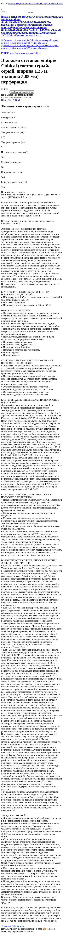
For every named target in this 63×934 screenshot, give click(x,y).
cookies (49, 929)
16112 (11, 100)
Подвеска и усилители (20, 27)
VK (11, 926)
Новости (28, 3)
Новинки (12, 3)
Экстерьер (51, 32)
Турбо (44, 30)
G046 (17, 100)
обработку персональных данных (18, 931)
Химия (42, 32)
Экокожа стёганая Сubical (28, 35)
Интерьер (38, 22)
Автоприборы (48, 17)
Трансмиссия (34, 30)
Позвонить (18, 926)
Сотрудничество (49, 3)
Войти (4, 3)
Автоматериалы (33, 17)
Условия (37, 3)
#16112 (4, 89)
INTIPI (21, 17)
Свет (33, 27)
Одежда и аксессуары (17, 25)
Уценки (20, 3)
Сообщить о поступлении (22, 92)
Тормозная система (18, 30)
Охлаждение (34, 25)
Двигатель (14, 22)
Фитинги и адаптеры (28, 32)
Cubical (12, 35)
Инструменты (26, 22)
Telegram (5, 926)
